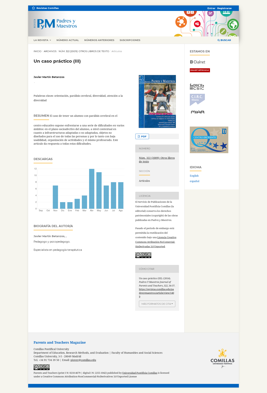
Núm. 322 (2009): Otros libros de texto (84, 51)
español (194, 181)
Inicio (37, 51)
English (194, 175)
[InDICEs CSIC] (197, 89)
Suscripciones (130, 40)
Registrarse (224, 8)
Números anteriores (99, 40)
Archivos (50, 51)
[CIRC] (197, 105)
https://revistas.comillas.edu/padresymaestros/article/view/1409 (156, 293)
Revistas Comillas (48, 8)
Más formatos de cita (156, 303)
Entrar (211, 8)
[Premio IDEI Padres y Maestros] (209, 152)
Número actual (67, 40)
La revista (41, 40)
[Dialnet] (198, 63)
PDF (143, 136)
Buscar (225, 40)
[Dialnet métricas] (200, 71)
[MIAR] (197, 113)
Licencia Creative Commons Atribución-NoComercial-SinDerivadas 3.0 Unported (155, 242)
